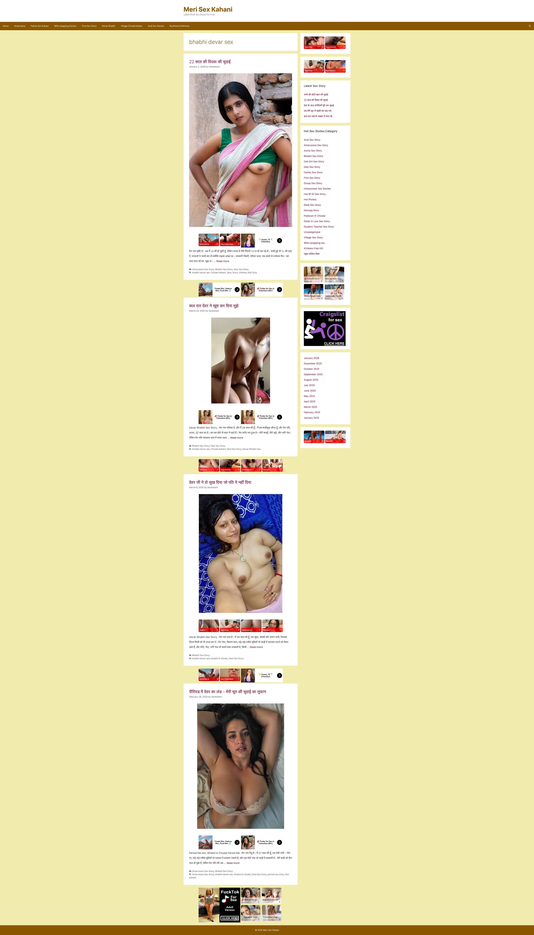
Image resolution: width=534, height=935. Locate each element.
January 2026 (311, 358)
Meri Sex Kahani (208, 9)
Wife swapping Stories (65, 26)
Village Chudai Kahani (131, 26)
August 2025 (311, 379)
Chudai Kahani (218, 272)
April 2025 (309, 401)
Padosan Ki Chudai (314, 215)
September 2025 (313, 374)
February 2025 (312, 412)
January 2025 (311, 417)
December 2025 (313, 363)
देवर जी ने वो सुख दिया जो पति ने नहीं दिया (220, 482)
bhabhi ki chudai (219, 658)
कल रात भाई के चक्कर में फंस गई (318, 116)
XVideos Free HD (313, 248)
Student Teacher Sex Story (319, 226)
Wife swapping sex (314, 243)
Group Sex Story (313, 183)
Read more (222, 261)
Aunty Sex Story (313, 150)
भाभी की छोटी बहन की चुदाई (316, 94)
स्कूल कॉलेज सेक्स (311, 253)
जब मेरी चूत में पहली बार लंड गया (317, 110)
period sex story (276, 874)
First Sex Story (89, 26)
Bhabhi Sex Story (224, 269)
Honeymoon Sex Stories (317, 188)
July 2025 (309, 385)
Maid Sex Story (312, 205)
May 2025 (309, 396)
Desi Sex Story (241, 269)
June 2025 (310, 390)
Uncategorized (312, 232)
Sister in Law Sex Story (317, 221)
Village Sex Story (313, 237)
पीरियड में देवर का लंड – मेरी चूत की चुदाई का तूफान (227, 691)
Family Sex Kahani (40, 26)
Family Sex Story (313, 172)
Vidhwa (242, 272)
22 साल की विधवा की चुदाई (210, 61)
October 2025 (311, 369)
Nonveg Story (311, 210)
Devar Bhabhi (108, 26)
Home (6, 26)
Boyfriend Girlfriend (179, 26)
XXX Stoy (252, 272)
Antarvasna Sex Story (203, 269)
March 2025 (310, 407)
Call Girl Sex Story (314, 161)
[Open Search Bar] (530, 26)
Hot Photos (310, 199)
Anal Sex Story (312, 139)
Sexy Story (232, 272)
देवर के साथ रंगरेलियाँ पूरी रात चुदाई (319, 105)
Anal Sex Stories (156, 26)
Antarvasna (19, 26)
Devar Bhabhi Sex (252, 449)
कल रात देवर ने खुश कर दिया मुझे (213, 305)
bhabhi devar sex (201, 272)
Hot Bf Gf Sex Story (315, 194)
